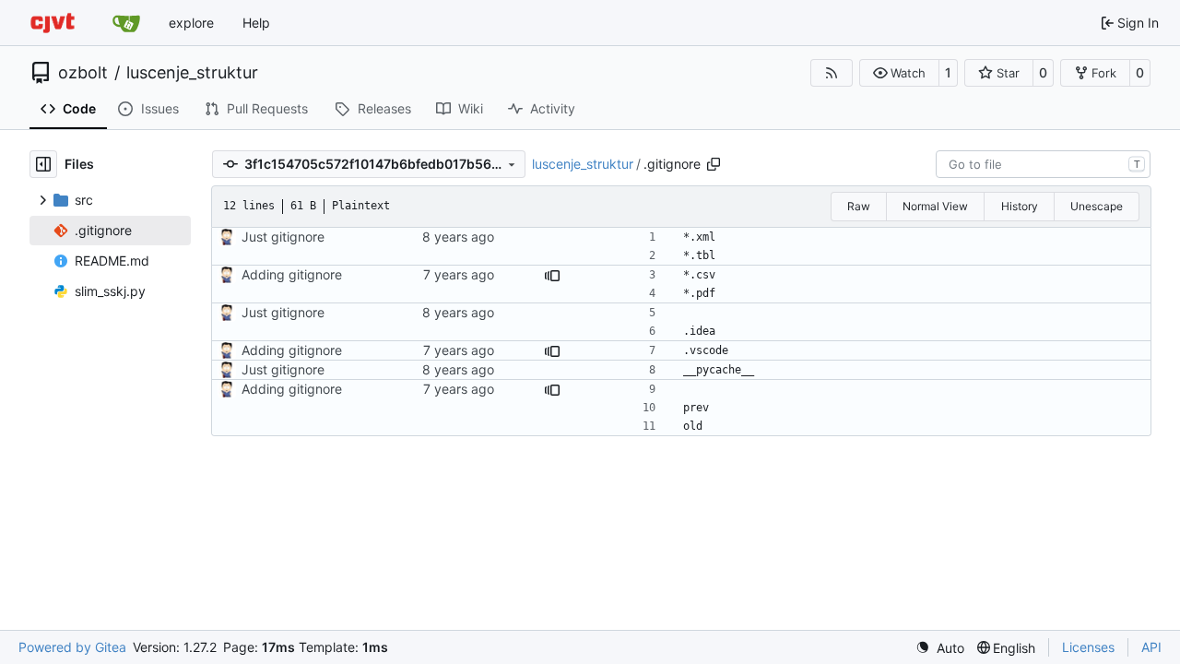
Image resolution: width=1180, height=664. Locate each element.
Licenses (1088, 647)
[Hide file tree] (43, 164)
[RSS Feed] (831, 73)
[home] (52, 23)
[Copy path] (713, 164)
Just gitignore (283, 236)
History (1019, 206)
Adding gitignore (292, 274)
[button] (899, 73)
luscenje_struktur (192, 73)
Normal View (935, 206)
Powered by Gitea (72, 647)
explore (191, 22)
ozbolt (83, 73)
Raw (858, 206)
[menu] (939, 648)
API (1151, 647)
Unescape (1096, 206)
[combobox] (1043, 164)
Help (256, 22)
